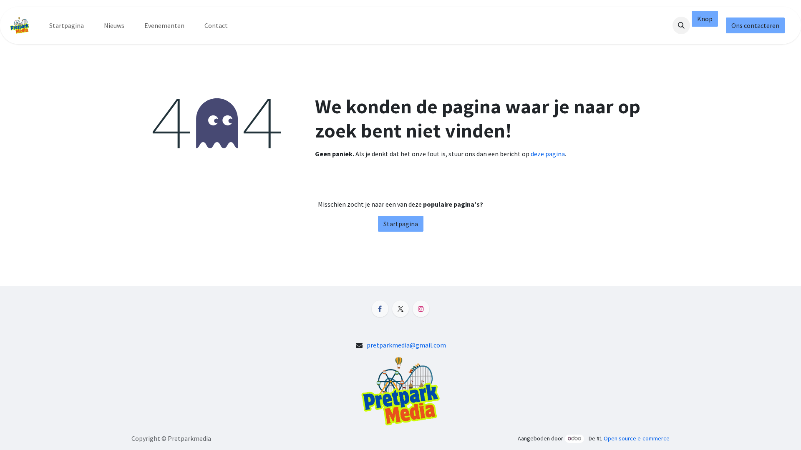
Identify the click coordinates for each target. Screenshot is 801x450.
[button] (681, 25)
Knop (705, 19)
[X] (400, 308)
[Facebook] (380, 308)
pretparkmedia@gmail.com (406, 345)
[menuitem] (66, 25)
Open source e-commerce (637, 438)
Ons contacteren (755, 25)
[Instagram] (421, 308)
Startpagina (400, 224)
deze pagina (548, 154)
